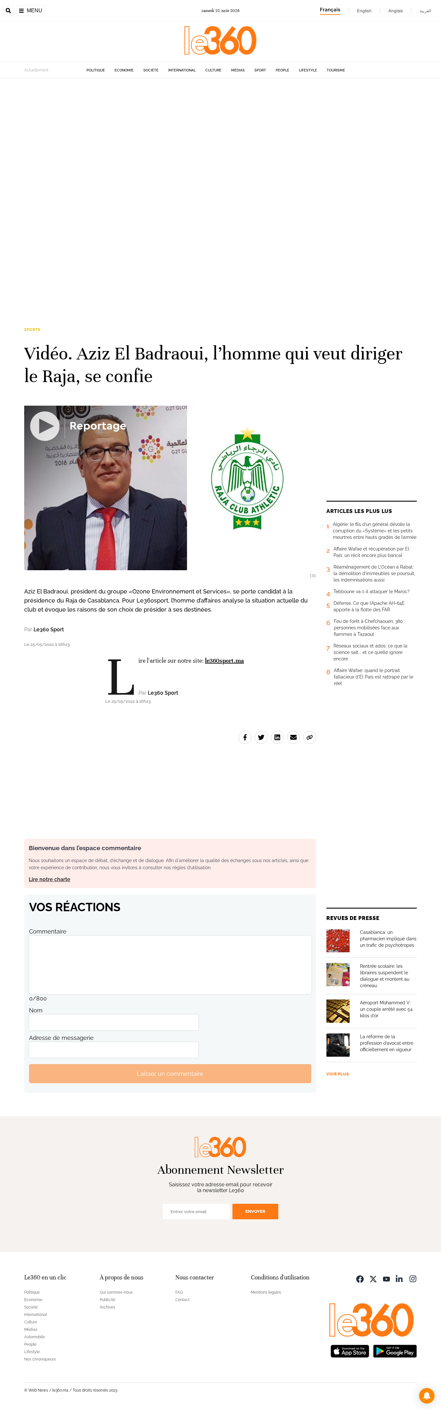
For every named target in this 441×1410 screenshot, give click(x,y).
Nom (36, 1010)
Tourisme (336, 70)
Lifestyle (308, 70)
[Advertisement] (193, 175)
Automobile (34, 1337)
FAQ (179, 1292)
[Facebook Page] (360, 1278)
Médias (238, 70)
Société (151, 70)
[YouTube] (386, 1278)
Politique (96, 70)
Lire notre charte (49, 879)
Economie (124, 70)
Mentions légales (266, 1292)
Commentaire (48, 931)
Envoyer (255, 1211)
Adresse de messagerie (61, 1037)
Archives (107, 1307)
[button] (427, 1396)
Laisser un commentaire (170, 1073)
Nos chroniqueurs (40, 1359)
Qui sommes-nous (116, 1292)
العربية (425, 10)
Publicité (107, 1300)
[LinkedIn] (400, 1278)
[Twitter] (373, 1278)
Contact (182, 1300)
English (364, 10)
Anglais (395, 10)
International (182, 70)
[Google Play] (395, 1350)
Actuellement (36, 70)
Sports (32, 329)
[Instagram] (413, 1278)
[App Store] (350, 1350)
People (282, 70)
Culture (213, 70)
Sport (260, 70)
